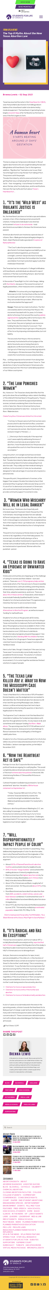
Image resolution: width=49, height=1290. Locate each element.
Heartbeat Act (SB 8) (37, 102)
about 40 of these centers (13, 595)
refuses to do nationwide (23, 224)
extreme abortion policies (21, 772)
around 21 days (13, 113)
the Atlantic (10, 284)
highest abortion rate (31, 875)
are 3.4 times (33, 878)
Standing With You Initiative (27, 636)
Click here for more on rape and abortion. (21, 987)
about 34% (36, 886)
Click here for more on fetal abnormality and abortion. (26, 995)
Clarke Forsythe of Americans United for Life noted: (22, 416)
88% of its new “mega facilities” (18, 870)
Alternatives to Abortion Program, (15, 610)
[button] (41, 16)
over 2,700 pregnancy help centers (30, 581)
